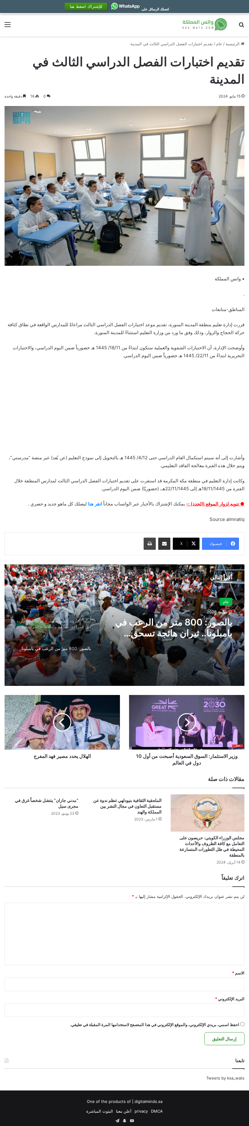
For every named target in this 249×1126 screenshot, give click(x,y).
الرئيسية (233, 57)
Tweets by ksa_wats (225, 1091)
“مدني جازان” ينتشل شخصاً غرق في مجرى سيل (45, 816)
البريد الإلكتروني (229, 1012)
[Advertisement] (124, 423)
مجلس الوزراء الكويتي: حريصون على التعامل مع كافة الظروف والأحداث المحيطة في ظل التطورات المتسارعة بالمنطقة (211, 859)
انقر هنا (95, 517)
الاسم (238, 986)
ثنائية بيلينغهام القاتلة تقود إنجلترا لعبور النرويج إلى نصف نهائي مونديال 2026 (171, 646)
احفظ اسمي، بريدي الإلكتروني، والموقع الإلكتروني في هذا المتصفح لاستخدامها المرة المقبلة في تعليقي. (154, 1037)
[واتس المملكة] (205, 37)
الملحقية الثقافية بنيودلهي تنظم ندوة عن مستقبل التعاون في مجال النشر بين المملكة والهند (127, 819)
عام (219, 57)
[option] (124, 639)
